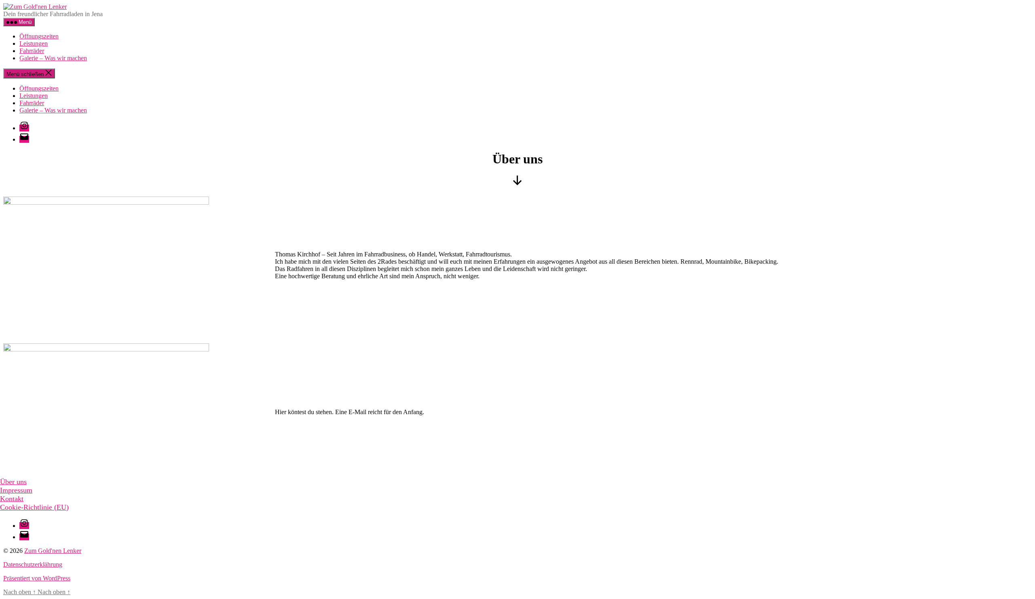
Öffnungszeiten (39, 36)
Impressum (16, 490)
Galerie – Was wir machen (53, 58)
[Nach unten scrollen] (517, 183)
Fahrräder (31, 50)
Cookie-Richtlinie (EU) (34, 507)
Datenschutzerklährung (32, 564)
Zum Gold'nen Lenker (52, 550)
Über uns (13, 482)
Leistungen (33, 43)
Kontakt (11, 499)
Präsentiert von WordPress (36, 578)
